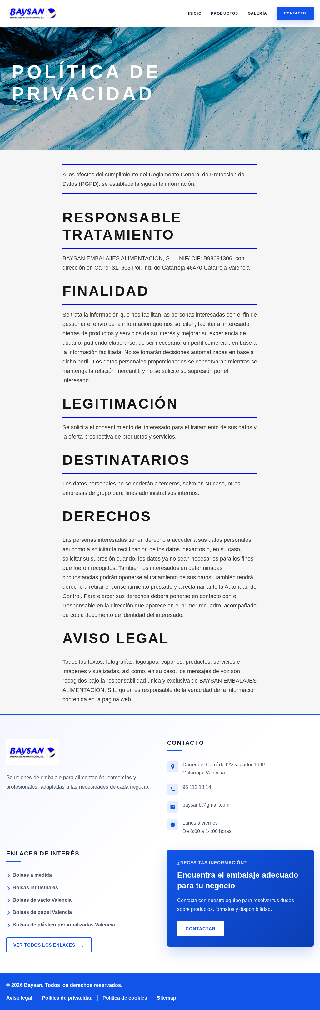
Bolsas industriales (35, 887)
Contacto (295, 13)
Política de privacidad (67, 998)
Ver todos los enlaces (48, 944)
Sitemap (166, 998)
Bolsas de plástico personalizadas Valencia (63, 924)
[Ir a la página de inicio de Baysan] (32, 752)
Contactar (201, 928)
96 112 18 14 (196, 787)
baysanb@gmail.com (205, 805)
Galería (257, 13)
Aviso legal (19, 998)
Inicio (195, 13)
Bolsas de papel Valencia (42, 912)
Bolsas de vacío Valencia (42, 900)
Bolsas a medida (32, 875)
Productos (224, 13)
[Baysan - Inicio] (32, 13)
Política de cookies (124, 998)
